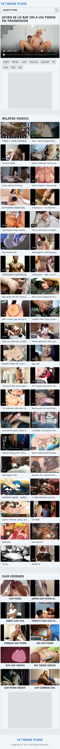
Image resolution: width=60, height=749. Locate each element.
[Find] (56, 10)
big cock (34, 61)
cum (24, 61)
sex (20, 67)
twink (6, 61)
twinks (15, 61)
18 (53, 61)
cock (5, 67)
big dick (45, 61)
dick (13, 67)
